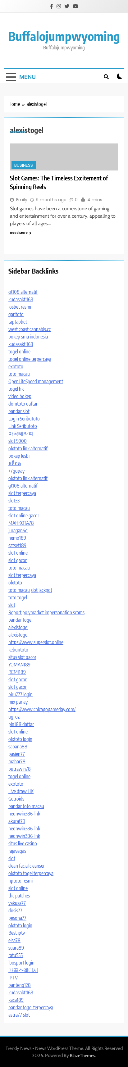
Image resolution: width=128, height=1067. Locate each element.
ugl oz (14, 717)
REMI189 (17, 672)
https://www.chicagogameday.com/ (41, 709)
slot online (18, 553)
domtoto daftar (23, 404)
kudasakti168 (20, 299)
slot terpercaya (22, 493)
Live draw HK (21, 791)
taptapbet (17, 322)
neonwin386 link (24, 813)
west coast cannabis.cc (29, 329)
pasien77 (16, 754)
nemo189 (17, 538)
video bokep (19, 396)
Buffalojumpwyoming (64, 36)
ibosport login (21, 963)
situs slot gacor (22, 657)
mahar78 (16, 761)
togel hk (16, 389)
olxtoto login (20, 739)
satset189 (17, 545)
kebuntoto (18, 650)
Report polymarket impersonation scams (46, 612)
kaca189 (16, 1000)
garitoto (16, 314)
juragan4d (18, 530)
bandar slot (19, 411)
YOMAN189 (19, 664)
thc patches (19, 895)
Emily (21, 200)
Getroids (16, 799)
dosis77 (15, 910)
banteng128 (19, 985)
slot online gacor (23, 515)
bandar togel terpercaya (30, 1007)
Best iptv (16, 933)
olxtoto (15, 582)
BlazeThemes (82, 1055)
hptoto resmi (20, 881)
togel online (19, 351)
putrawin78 (19, 769)
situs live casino (22, 843)
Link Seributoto (22, 426)
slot (11, 605)
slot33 (14, 500)
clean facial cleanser (26, 866)
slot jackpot (41, 590)
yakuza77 (17, 903)
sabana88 (17, 746)
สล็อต (14, 463)
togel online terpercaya (29, 359)
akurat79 (16, 821)
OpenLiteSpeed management (35, 381)
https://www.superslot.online (35, 642)
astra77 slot (19, 1015)
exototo (15, 366)
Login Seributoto (24, 418)
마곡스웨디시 (23, 970)
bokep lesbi (19, 456)
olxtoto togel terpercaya (30, 873)
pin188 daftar (21, 724)
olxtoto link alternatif (28, 448)
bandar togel (20, 620)
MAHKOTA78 (21, 523)
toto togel (17, 597)
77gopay (16, 471)
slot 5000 (17, 441)
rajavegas (17, 851)
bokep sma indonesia (28, 337)
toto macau (19, 374)
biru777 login (20, 694)
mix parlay (18, 702)
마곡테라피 (20, 433)
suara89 (16, 948)
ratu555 (15, 955)
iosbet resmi (19, 307)
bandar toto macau (26, 806)
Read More (19, 232)
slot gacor (17, 560)
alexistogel (18, 627)
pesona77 (17, 918)
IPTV (13, 977)
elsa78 (14, 940)
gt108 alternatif (23, 292)
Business (23, 165)
